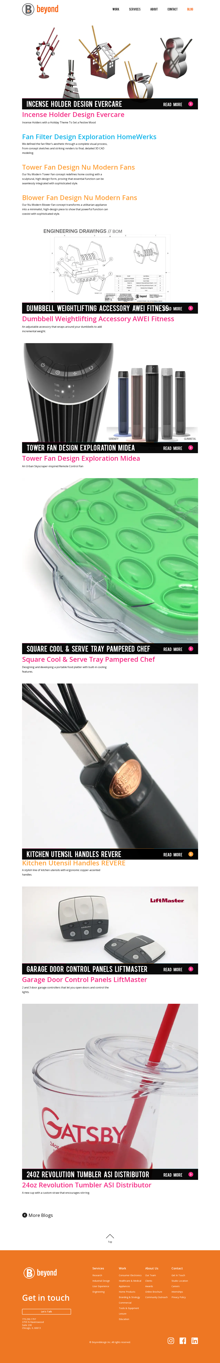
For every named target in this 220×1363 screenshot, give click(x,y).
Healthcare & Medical (130, 1280)
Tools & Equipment (129, 1308)
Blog (190, 9)
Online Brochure (153, 1291)
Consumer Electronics (130, 1275)
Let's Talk (46, 1311)
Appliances (124, 1286)
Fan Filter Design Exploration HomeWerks (89, 136)
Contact (172, 9)
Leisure (122, 1313)
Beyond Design (40, 10)
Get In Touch (178, 1275)
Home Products (127, 1291)
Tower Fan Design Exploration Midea (81, 458)
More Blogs (41, 1215)
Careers (176, 1286)
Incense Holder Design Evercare (73, 114)
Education (124, 1319)
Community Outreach (156, 1297)
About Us (151, 1268)
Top (110, 1241)
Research (97, 1275)
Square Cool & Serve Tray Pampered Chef (88, 659)
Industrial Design (101, 1280)
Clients (148, 1280)
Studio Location (180, 1280)
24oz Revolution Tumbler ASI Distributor (87, 1184)
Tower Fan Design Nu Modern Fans (78, 167)
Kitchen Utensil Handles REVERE (74, 862)
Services (135, 9)
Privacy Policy (179, 1297)
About (154, 9)
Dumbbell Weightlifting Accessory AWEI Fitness (98, 318)
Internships (177, 1291)
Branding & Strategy (129, 1297)
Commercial (125, 1302)
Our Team (150, 1275)
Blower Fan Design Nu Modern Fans (79, 197)
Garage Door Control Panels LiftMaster (84, 979)
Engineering (98, 1291)
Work (115, 9)
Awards (149, 1286)
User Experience (100, 1286)
